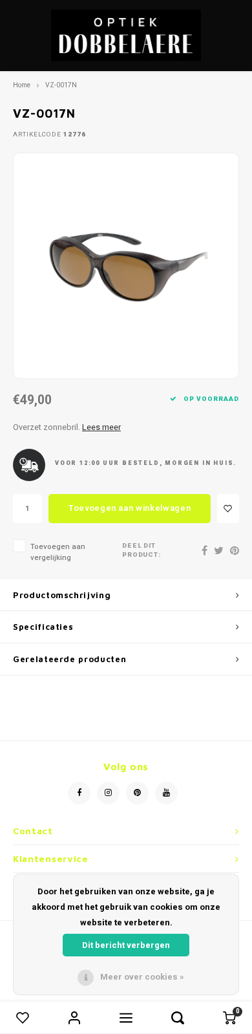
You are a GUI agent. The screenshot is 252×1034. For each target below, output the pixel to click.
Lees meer (101, 427)
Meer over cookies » (142, 977)
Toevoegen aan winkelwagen (129, 508)
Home (21, 85)
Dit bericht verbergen (126, 945)
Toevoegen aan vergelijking (57, 552)
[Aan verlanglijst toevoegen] (228, 508)
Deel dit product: (142, 550)
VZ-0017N (61, 85)
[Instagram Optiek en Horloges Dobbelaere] (108, 793)
